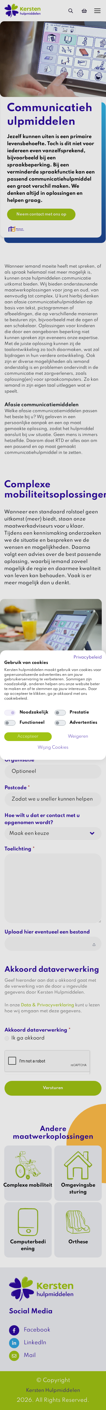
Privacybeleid (87, 657)
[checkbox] (10, 712)
